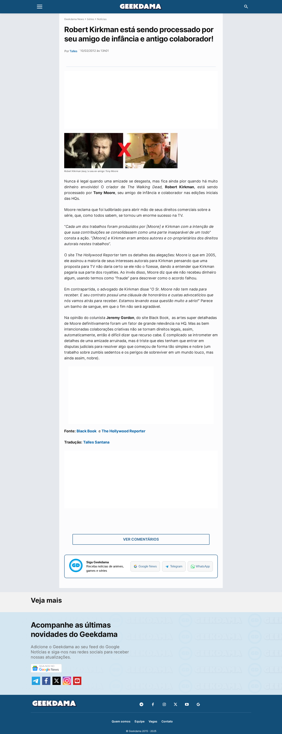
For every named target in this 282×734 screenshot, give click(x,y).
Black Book (86, 431)
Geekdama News (74, 19)
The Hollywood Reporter (123, 431)
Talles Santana (96, 442)
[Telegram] (157, 57)
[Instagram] (164, 704)
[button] (246, 7)
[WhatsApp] (148, 57)
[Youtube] (187, 704)
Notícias (102, 19)
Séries (90, 19)
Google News (148, 566)
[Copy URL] (167, 57)
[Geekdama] (141, 7)
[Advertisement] (141, 100)
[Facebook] (153, 704)
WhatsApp (203, 566)
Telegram (176, 566)
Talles (73, 51)
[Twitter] (175, 704)
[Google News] (198, 704)
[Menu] (40, 6)
